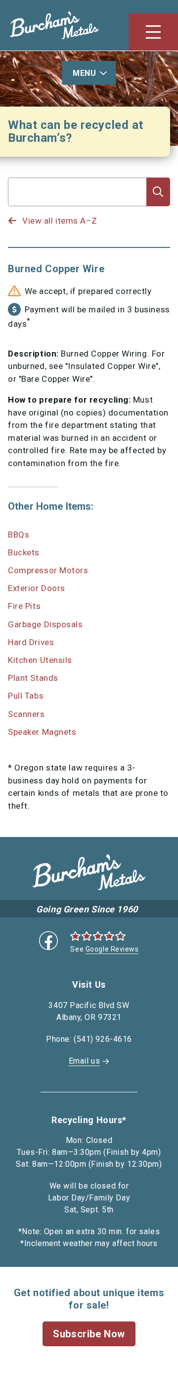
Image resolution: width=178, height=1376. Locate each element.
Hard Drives (31, 642)
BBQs (18, 534)
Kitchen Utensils (40, 660)
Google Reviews (112, 949)
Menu (84, 73)
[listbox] (77, 211)
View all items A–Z (59, 221)
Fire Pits (24, 606)
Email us (84, 1061)
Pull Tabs (26, 696)
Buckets (24, 552)
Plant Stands (33, 678)
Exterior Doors (36, 588)
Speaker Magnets (42, 732)
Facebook (48, 940)
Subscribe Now (89, 1334)
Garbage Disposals (45, 624)
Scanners (26, 714)
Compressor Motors (48, 570)
